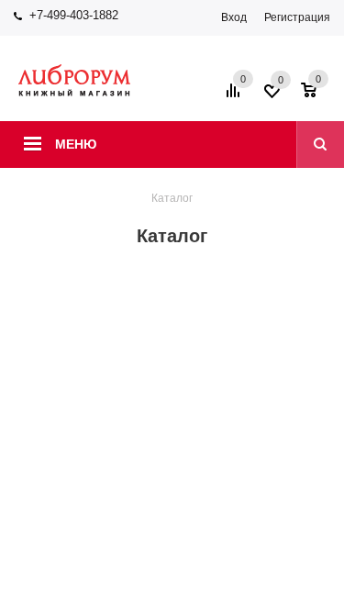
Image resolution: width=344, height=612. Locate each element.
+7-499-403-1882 (73, 15)
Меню (75, 144)
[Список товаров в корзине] (318, 96)
